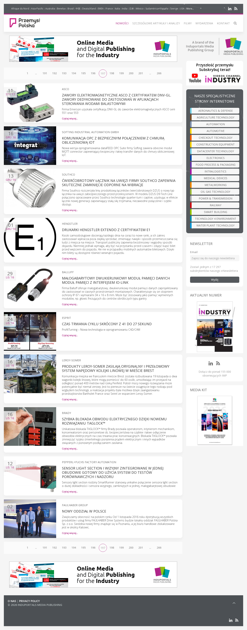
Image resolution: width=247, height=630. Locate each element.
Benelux (61, 8)
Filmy (188, 23)
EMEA (101, 8)
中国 (78, 8)
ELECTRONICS (215, 158)
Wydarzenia (204, 23)
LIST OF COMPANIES (21, 609)
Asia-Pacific (37, 8)
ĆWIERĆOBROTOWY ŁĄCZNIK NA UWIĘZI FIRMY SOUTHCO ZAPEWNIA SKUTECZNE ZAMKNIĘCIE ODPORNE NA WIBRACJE (118, 182)
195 (83, 73)
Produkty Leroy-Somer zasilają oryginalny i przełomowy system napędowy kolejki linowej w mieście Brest (115, 368)
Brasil (71, 8)
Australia (50, 8)
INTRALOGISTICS (215, 171)
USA (182, 8)
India (124, 8)
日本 (131, 8)
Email (194, 252)
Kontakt (223, 23)
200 (131, 73)
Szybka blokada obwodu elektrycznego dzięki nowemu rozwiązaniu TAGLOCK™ (114, 421)
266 (159, 73)
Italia (117, 8)
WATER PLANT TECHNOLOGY (215, 225)
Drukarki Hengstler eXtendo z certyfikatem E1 (106, 229)
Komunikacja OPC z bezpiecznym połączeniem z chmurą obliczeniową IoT (113, 140)
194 (73, 73)
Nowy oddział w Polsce (84, 511)
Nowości (122, 23)
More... (190, 8)
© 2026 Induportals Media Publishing (35, 605)
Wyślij (214, 279)
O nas (12, 601)
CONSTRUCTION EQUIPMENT (215, 144)
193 (64, 73)
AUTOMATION (215, 124)
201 (140, 73)
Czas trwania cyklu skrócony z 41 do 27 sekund (107, 324)
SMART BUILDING (215, 212)
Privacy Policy (29, 601)
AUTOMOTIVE (215, 131)
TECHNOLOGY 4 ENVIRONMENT (215, 218)
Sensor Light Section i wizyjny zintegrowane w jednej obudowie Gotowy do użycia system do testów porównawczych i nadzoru (112, 472)
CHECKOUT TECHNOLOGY (215, 137)
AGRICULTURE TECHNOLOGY (215, 117)
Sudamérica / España (156, 8)
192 (54, 73)
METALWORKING (216, 185)
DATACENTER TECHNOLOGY (215, 151)
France (109, 8)
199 (121, 73)
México (140, 8)
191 (44, 73)
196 (93, 73)
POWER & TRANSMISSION (215, 198)
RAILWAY (215, 205)
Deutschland (89, 8)
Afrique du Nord (20, 8)
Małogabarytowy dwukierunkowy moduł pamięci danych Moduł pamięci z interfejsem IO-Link (116, 280)
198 (111, 73)
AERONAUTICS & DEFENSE (215, 110)
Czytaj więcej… (70, 118)
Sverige (174, 8)
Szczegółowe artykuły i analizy (156, 23)
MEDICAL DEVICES (215, 178)
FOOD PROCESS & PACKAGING (215, 164)
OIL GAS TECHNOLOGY (215, 191)
